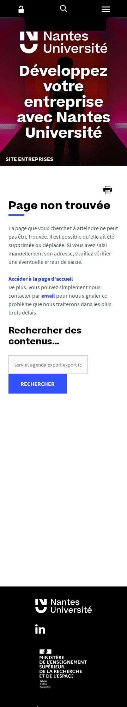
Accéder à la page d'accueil (40, 278)
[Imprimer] (107, 190)
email (48, 295)
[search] (48, 364)
